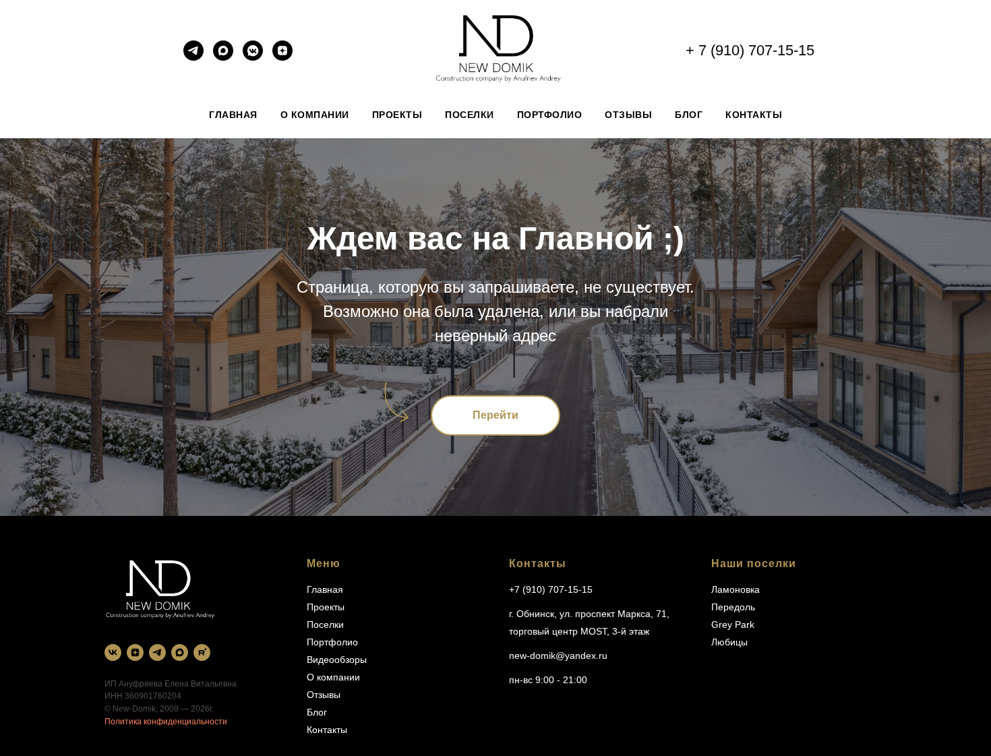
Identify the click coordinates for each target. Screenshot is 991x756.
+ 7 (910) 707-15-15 (750, 50)
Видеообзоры (337, 659)
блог (688, 114)
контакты (753, 114)
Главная (325, 589)
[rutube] (201, 652)
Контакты (327, 729)
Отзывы (323, 694)
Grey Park (732, 624)
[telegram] (193, 57)
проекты (397, 114)
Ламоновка (735, 589)
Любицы (729, 642)
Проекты (325, 607)
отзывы (628, 114)
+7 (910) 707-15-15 (551, 589)
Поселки (325, 624)
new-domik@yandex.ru (558, 655)
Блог (317, 712)
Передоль (733, 607)
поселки (469, 114)
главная (233, 114)
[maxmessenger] (223, 57)
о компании (314, 114)
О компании (333, 677)
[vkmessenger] (253, 57)
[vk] (112, 652)
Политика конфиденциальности (165, 721)
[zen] (282, 57)
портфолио (549, 114)
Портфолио (332, 642)
